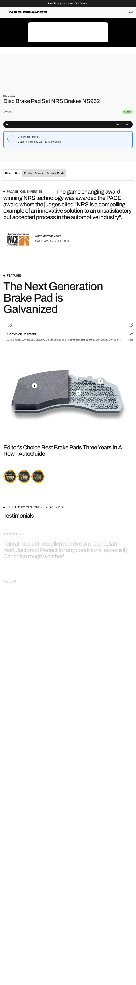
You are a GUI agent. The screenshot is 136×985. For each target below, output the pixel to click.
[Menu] (3, 12)
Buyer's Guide (55, 173)
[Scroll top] (132, 981)
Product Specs (33, 173)
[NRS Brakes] (28, 12)
